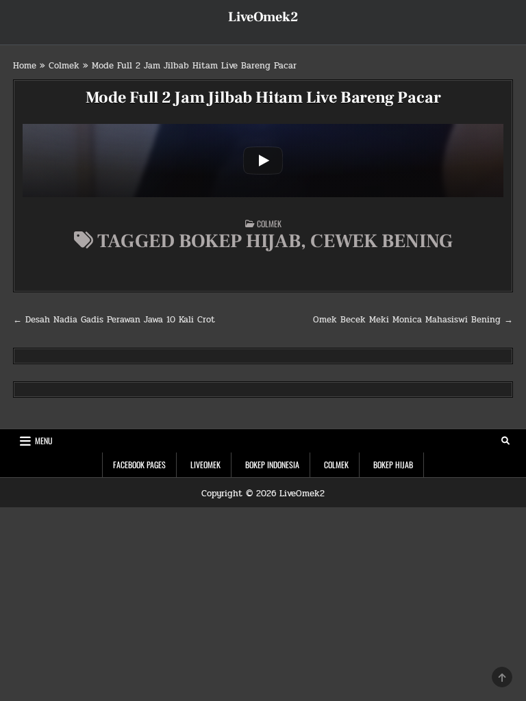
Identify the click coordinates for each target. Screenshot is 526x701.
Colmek (64, 66)
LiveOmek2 (263, 17)
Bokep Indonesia (272, 464)
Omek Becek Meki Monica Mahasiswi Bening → (413, 320)
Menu (44, 440)
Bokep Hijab (240, 241)
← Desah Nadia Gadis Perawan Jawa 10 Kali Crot (114, 320)
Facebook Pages (139, 464)
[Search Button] (505, 440)
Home (24, 66)
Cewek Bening (381, 241)
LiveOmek (205, 464)
